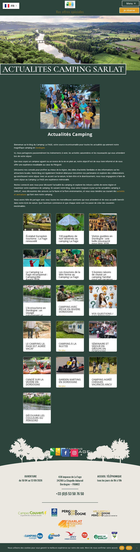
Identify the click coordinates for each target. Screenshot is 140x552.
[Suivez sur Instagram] (74, 453)
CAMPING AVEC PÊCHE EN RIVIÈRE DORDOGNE (69, 309)
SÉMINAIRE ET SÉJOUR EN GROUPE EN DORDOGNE (100, 347)
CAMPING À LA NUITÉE (67, 345)
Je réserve (129, 10)
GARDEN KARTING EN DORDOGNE (70, 381)
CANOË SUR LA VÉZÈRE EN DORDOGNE (34, 382)
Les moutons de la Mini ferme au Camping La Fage (69, 274)
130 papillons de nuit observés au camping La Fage (68, 238)
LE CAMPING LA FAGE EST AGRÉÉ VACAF (35, 346)
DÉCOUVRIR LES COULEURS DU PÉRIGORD (35, 418)
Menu (129, 3)
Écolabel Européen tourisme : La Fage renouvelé (36, 238)
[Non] (136, 548)
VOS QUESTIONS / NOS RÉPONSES (102, 315)
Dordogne (40, 147)
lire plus (62, 350)
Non (129, 548)
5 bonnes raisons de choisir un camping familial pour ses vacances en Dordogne (102, 277)
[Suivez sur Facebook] (65, 453)
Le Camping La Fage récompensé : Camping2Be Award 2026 (37, 275)
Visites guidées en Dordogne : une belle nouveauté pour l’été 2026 (102, 239)
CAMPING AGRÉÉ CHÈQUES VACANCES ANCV (102, 382)
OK (122, 548)
